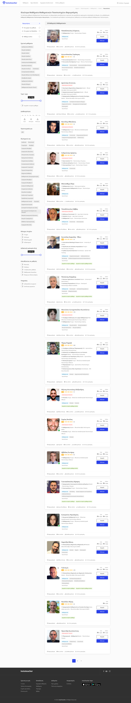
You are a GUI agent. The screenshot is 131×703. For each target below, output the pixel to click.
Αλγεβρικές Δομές (26, 78)
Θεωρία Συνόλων (26, 68)
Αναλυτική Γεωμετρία (27, 195)
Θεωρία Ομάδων (26, 56)
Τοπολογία (36, 68)
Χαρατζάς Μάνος (67, 542)
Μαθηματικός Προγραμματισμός (30, 176)
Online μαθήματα (59, 3)
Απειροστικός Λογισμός (28, 154)
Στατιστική (31, 142)
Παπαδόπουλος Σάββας (69, 209)
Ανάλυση (24, 142)
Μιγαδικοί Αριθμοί (26, 192)
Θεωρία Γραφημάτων (27, 218)
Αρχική (77, 8)
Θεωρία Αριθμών (26, 50)
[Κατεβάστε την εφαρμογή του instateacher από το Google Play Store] (96, 684)
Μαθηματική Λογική (27, 201)
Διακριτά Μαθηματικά (27, 186)
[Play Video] (49, 64)
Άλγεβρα (31, 145)
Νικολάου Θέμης (67, 602)
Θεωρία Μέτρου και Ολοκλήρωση (30, 75)
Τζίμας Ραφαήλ (66, 343)
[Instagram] (109, 671)
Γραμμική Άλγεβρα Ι (27, 179)
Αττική (99, 8)
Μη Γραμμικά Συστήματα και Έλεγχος (29, 211)
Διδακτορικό (27, 242)
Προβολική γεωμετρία (27, 198)
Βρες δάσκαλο (34, 3)
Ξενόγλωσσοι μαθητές (30, 269)
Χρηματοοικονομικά (27, 204)
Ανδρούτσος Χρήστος (68, 153)
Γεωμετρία (24, 145)
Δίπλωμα (26, 237)
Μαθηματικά (93, 8)
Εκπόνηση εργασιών (29, 286)
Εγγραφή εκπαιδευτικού (46, 3)
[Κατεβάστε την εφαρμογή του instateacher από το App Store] (86, 684)
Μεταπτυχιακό (28, 240)
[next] (81, 660)
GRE (23, 132)
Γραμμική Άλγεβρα (26, 148)
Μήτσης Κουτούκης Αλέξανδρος (72, 390)
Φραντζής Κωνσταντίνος (70, 631)
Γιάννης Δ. (65, 568)
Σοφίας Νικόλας (67, 419)
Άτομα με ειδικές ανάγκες (30, 275)
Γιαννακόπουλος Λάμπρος (70, 482)
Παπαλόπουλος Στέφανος (70, 31)
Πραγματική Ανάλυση (27, 158)
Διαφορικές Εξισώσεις (27, 151)
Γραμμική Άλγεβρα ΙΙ (27, 182)
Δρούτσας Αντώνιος (68, 83)
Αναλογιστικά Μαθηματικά (29, 62)
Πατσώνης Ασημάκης (68, 277)
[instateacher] (10, 1)
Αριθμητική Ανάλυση (27, 81)
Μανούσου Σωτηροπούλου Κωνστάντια (75, 310)
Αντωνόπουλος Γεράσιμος (70, 54)
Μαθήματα (25, 3)
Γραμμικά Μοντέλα (26, 224)
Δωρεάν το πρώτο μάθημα (31, 105)
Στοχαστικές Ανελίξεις (27, 161)
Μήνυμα (102, 40)
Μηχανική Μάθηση (26, 173)
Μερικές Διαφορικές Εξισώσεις (30, 215)
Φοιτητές (26, 264)
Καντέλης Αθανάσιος (68, 122)
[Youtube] (106, 671)
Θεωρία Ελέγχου (26, 84)
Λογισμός (36, 201)
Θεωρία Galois (25, 53)
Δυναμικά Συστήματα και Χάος (29, 207)
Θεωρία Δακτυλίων (27, 59)
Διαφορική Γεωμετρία (27, 167)
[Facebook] (103, 671)
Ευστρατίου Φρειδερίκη (69, 515)
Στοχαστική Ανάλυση (27, 189)
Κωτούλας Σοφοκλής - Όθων (71, 237)
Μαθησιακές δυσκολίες (30, 272)
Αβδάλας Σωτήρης (67, 452)
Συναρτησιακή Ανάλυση (28, 72)
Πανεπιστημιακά (85, 8)
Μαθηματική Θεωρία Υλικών (29, 87)
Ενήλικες (26, 267)
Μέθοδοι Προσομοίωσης (28, 221)
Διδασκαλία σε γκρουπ (30, 284)
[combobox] (31, 23)
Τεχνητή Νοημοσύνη (27, 170)
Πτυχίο (26, 234)
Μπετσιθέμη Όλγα (67, 184)
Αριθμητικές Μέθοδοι (27, 47)
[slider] (21, 100)
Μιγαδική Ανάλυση (27, 65)
